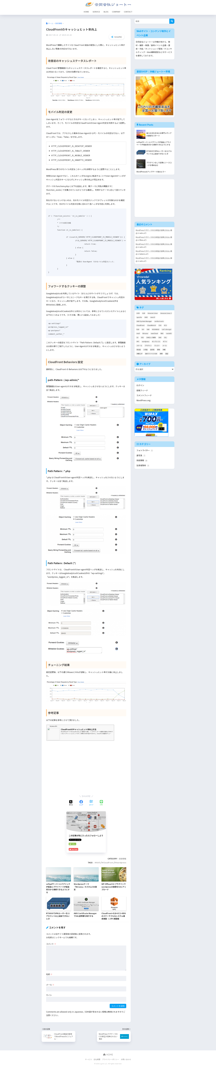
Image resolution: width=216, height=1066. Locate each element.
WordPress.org (143, 400)
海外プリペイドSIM (151, 354)
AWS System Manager (144, 321)
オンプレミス (156, 341)
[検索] (171, 21)
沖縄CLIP (139, 354)
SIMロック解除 (151, 337)
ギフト (165, 341)
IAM (148, 329)
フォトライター (144, 450)
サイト (49, 995)
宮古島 (139, 350)
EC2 (165, 325)
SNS (160, 337)
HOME (86, 11)
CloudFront (108, 862)
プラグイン (148, 345)
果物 (158, 350)
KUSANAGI (155, 329)
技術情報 (122, 859)
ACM (138, 313)
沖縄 (164, 350)
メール (50, 984)
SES (142, 337)
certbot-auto (159, 321)
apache (139, 317)
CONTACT (128, 11)
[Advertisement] (86, 767)
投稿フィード (142, 390)
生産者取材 (142, 465)
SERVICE (96, 11)
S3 (137, 337)
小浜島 (145, 350)
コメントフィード (144, 395)
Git (143, 329)
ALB (143, 313)
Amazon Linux (153, 313)
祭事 (161, 354)
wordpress (121, 862)
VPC (138, 341)
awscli (152, 317)
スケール (139, 345)
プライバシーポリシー (110, 1059)
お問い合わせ (126, 1059)
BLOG (106, 11)
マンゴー (157, 345)
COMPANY (116, 11)
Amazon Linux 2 (165, 313)
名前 (49, 974)
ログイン (140, 385)
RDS (162, 333)
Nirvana (145, 333)
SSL (165, 337)
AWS (98, 862)
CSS (160, 325)
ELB (138, 329)
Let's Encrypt (166, 329)
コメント (51, 943)
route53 (169, 333)
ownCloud (154, 333)
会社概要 (97, 1059)
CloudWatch (151, 325)
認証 (166, 354)
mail (138, 333)
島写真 (152, 350)
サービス (88, 1059)
